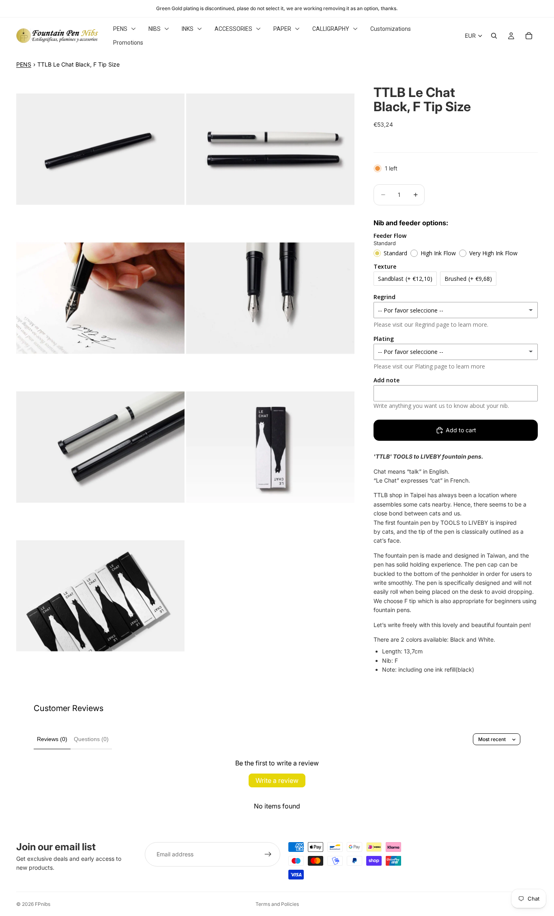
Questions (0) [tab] (91, 739)
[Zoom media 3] (100, 298)
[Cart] (529, 36)
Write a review (277, 780)
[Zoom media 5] (100, 447)
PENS (23, 64)
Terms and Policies (277, 904)
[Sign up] (268, 854)
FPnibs (42, 904)
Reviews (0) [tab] (52, 739)
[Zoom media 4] (270, 298)
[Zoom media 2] (270, 149)
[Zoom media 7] (100, 596)
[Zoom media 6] (270, 447)
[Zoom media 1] (100, 149)
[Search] (494, 36)
